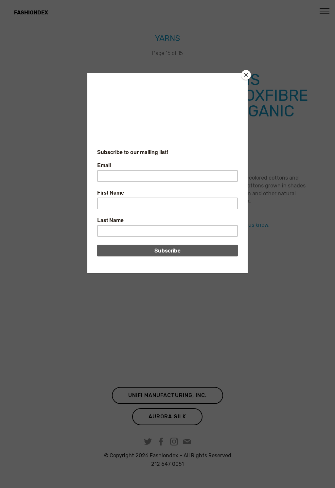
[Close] (246, 75)
